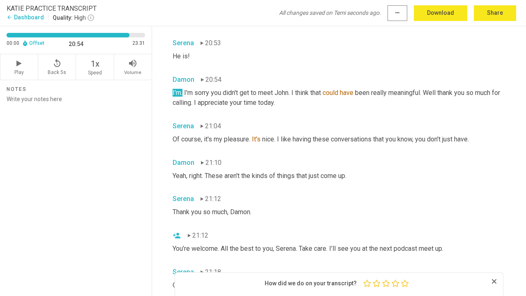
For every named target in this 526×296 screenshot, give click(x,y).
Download (440, 12)
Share (495, 12)
